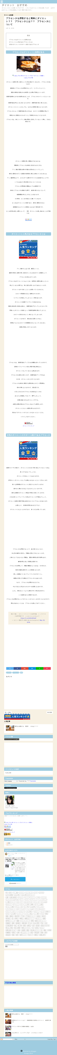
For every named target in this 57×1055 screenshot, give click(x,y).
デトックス (40, 906)
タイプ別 (26, 906)
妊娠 (18, 932)
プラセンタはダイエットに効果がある (20, 39)
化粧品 (38, 916)
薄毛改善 (37, 932)
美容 (46, 932)
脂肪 (13, 923)
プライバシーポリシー (11, 911)
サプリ (27, 899)
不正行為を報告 (10, 983)
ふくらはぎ (31, 909)
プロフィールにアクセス (11, 807)
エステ (35, 892)
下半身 (22, 916)
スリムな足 (44, 902)
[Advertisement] (28, 141)
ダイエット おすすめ (14, 5)
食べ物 (20, 925)
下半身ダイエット (30, 916)
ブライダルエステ (39, 909)
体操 (19, 930)
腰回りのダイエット (40, 920)
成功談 (38, 925)
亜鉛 (46, 913)
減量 (18, 920)
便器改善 (8, 935)
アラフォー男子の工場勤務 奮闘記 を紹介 (23, 1026)
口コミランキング (25, 920)
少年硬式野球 (9, 925)
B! (32, 668)
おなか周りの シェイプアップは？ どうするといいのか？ (28, 1032)
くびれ (38, 897)
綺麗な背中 (42, 935)
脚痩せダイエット (29, 918)
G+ (25, 668)
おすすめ (8, 672)
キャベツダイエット (29, 897)
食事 (21, 672)
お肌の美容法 (13, 897)
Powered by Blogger (29, 1051)
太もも (42, 927)
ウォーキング (29, 892)
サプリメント (33, 899)
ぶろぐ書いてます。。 (11, 805)
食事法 (29, 925)
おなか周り (17, 895)
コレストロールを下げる (12, 899)
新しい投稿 (8, 712)
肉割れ (14, 932)
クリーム (43, 897)
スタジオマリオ (28, 902)
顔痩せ (16, 918)
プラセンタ (16, 672)
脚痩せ (21, 918)
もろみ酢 (13, 913)
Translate (33, 781)
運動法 (11, 916)
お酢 (7, 897)
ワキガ (42, 913)
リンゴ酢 (36, 913)
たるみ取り (33, 906)
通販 (45, 930)
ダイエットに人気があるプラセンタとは (21, 42)
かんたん (20, 897)
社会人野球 (36, 923)
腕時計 (36, 935)
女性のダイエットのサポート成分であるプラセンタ (24, 44)
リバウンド (20, 913)
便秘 (13, 935)
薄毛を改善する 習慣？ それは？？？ (26, 726)
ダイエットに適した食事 (27, 904)
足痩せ (37, 927)
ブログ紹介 (29, 911)
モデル (7, 913)
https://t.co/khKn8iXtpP (28, 618)
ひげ (18, 909)
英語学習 (17, 916)
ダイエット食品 (39, 904)
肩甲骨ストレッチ (10, 920)
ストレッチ (36, 902)
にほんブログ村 (28, 77)
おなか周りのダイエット (28, 895)
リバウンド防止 (28, 913)
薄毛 (32, 932)
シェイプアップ (43, 899)
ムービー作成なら (45, 911)
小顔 (46, 923)
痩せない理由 (9, 927)
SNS (10, 892)
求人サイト (38, 918)
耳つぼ (30, 923)
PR (6, 892)
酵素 (32, 920)
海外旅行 (8, 918)
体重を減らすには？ (11, 930)
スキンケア (19, 902)
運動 (7, 916)
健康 (44, 918)
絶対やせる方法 (45, 925)
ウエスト (21, 892)
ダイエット (16, 904)
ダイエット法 (19, 906)
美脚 (42, 932)
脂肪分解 (24, 923)
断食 (28, 930)
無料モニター (23, 935)
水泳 (33, 925)
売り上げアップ (25, 932)
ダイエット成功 (10, 906)
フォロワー (23, 909)
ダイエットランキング (28, 425)
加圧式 (43, 916)
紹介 (15, 925)
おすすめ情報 (9, 895)
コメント (10, 844)
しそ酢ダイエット (10, 902)
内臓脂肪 (8, 932)
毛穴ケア (30, 935)
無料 (17, 935)
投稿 (9, 843)
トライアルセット (10, 909)
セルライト (9, 904)
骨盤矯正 (8, 923)
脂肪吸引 (18, 923)
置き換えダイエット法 (36, 930)
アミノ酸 (15, 892)
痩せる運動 (17, 927)
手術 (42, 923)
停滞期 (49, 930)
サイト (22, 899)
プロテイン (36, 911)
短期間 (23, 930)
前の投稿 (49, 712)
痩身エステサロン (26, 927)
